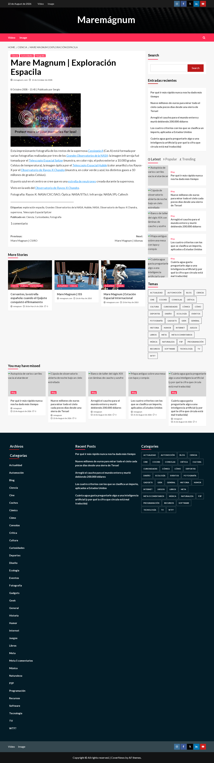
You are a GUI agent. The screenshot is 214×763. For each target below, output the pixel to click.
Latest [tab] (155, 159)
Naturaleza (168, 342)
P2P (181, 342)
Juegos (193, 328)
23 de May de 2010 (130, 302)
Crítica (190, 300)
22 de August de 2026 (22, 411)
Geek (184, 321)
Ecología (182, 314)
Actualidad (63, 286)
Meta (164, 335)
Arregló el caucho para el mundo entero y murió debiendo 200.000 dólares (174, 119)
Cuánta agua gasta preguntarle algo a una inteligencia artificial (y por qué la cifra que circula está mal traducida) (175, 142)
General (195, 321)
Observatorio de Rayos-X (43, 170)
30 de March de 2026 (34, 306)
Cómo (198, 307)
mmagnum (17, 306)
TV (198, 349)
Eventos (196, 314)
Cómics (186, 307)
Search (153, 55)
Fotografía (40, 56)
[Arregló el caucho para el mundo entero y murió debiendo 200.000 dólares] (158, 219)
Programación (195, 342)
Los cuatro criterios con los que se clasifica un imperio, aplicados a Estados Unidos (177, 129)
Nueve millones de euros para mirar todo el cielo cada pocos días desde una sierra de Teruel (175, 106)
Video (41, 3)
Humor (167, 328)
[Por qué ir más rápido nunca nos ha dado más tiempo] (158, 171)
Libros (153, 335)
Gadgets (172, 321)
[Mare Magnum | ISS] (77, 275)
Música (153, 342)
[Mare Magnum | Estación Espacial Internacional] (123, 275)
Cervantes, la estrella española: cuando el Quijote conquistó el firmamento (29, 298)
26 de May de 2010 (84, 298)
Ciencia (15, 56)
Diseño (168, 314)
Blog (173, 172)
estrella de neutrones (82, 181)
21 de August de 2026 (142, 415)
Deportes (155, 314)
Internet (180, 328)
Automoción (174, 293)
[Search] (204, 38)
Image (51, 3)
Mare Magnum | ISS (69, 294)
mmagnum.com (20, 80)
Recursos (155, 349)
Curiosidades (27, 56)
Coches (163, 300)
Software (170, 349)
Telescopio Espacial (46, 160)
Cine (152, 300)
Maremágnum (106, 19)
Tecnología (186, 349)
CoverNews (118, 757)
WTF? (152, 356)
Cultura (24, 286)
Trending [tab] (188, 159)
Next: (129, 238)
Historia (154, 328)
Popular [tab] (171, 159)
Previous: (24, 238)
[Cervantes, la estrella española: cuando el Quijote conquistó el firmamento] (30, 275)
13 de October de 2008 (42, 80)
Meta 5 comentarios (182, 335)
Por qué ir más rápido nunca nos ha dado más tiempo (176, 94)
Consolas (177, 300)
